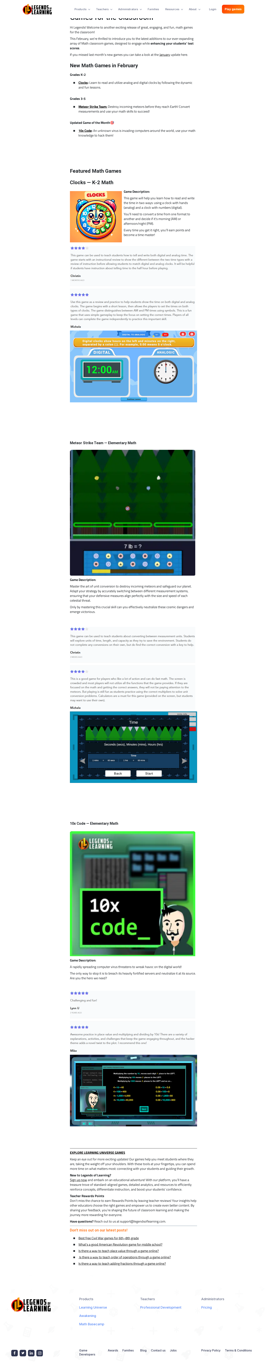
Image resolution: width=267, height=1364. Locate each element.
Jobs (173, 1350)
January (164, 54)
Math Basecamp (91, 1324)
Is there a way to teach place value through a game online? (118, 1250)
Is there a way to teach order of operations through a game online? (124, 1257)
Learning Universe (93, 1307)
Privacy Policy (211, 1350)
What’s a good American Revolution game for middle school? (120, 1244)
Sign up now (78, 1179)
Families (153, 9)
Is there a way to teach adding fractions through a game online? (122, 1263)
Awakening (87, 1316)
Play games (233, 9)
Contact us (158, 1350)
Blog (143, 1350)
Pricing (206, 1307)
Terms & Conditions (238, 1350)
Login (213, 9)
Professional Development (160, 1307)
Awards (113, 1350)
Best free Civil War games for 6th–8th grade (108, 1238)
